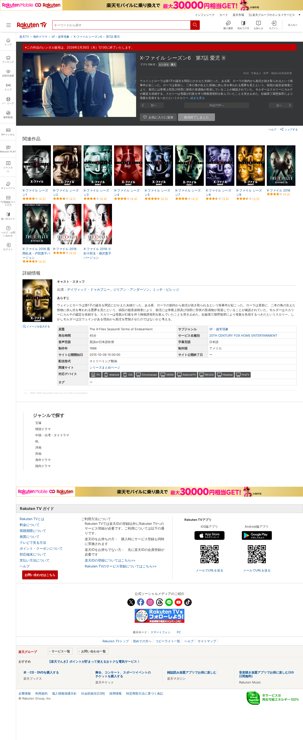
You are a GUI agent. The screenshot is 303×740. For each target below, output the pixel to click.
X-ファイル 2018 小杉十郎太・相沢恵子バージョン (97, 253)
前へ (153, 105)
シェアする (291, 129)
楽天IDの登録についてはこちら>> (110, 560)
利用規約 (41, 693)
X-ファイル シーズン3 (96, 192)
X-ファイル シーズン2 (66, 192)
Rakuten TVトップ (116, 641)
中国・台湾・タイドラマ (52, 435)
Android (114, 374)
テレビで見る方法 (33, 542)
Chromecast (149, 374)
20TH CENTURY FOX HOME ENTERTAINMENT (243, 335)
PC (98, 374)
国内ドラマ (43, 466)
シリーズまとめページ (104, 367)
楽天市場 (238, 15)
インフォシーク (205, 15)
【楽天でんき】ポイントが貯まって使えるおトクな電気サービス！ (94, 661)
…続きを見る (196, 98)
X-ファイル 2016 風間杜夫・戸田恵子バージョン (36, 253)
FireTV (245, 374)
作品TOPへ (216, 105)
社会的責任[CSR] (93, 693)
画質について (30, 537)
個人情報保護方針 (64, 693)
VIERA (170, 374)
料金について (30, 525)
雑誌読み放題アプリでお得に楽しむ (191, 672)
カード (223, 15)
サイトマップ (207, 641)
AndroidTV (189, 374)
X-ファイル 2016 (278, 190)
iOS (130, 374)
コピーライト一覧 (168, 641)
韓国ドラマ (43, 429)
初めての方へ (142, 641)
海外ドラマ (43, 460)
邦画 (38, 453)
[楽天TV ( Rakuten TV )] (32, 28)
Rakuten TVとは (32, 519)
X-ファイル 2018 (64, 249)
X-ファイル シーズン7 (188, 192)
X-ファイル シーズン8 (218, 192)
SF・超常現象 (218, 329)
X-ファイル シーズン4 (127, 192)
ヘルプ (272, 129)
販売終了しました (196, 117)
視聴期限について (33, 531)
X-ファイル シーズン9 (249, 192)
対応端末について (33, 554)
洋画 (38, 447)
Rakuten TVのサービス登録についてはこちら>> (121, 566)
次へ (279, 105)
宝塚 (38, 423)
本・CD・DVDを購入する (41, 672)
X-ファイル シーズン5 (157, 192)
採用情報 (115, 693)
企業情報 (24, 693)
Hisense (227, 374)
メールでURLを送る (209, 570)
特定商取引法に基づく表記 (144, 693)
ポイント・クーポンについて (41, 548)
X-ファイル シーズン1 (35, 192)
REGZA (209, 374)
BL (37, 441)
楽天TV (24, 36)
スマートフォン (160, 632)
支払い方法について (34, 560)
